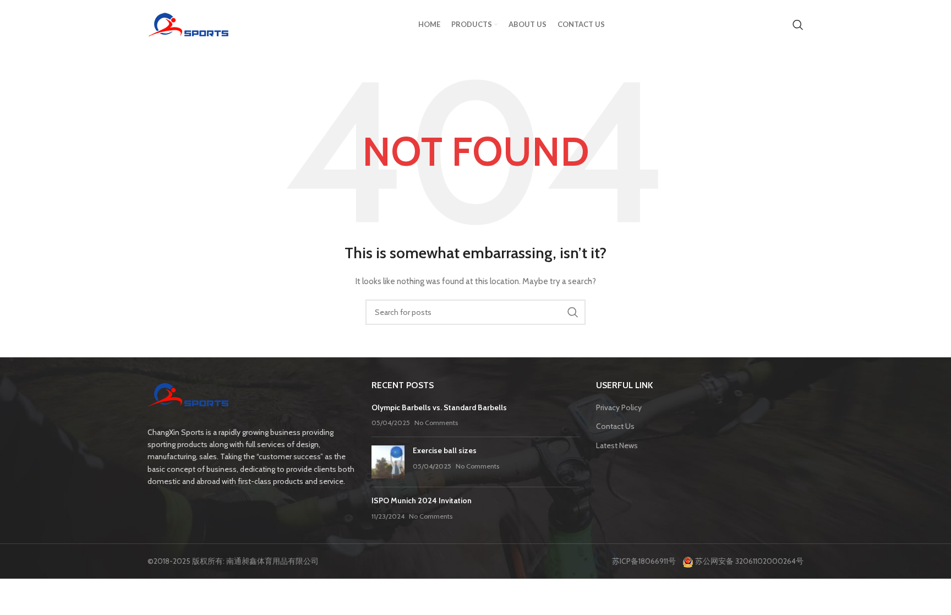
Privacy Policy (619, 407)
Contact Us (615, 426)
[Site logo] (188, 24)
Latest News (617, 445)
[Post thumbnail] (388, 461)
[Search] (798, 25)
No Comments (436, 422)
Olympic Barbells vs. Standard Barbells (439, 407)
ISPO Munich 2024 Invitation (421, 500)
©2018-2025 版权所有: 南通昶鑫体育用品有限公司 (233, 561)
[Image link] (188, 396)
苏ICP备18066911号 (646, 561)
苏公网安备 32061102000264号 (748, 561)
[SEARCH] (573, 312)
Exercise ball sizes (445, 450)
